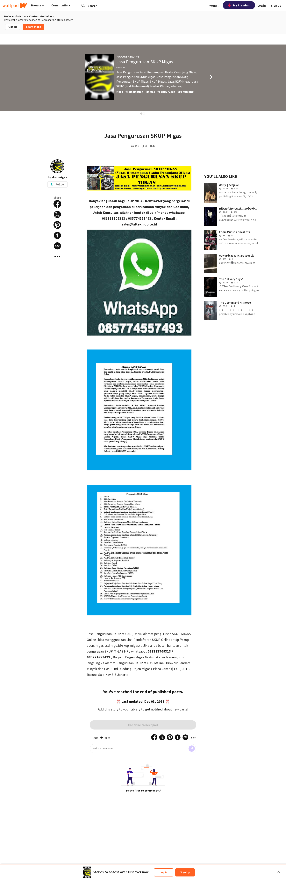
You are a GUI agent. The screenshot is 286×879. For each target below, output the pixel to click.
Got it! (12, 27)
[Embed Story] (57, 246)
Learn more (33, 27)
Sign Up (185, 872)
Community (59, 5)
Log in (164, 872)
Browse (36, 5)
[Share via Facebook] (57, 204)
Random (120, 67)
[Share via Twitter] (57, 214)
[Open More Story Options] (57, 256)
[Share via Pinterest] (57, 225)
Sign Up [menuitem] (276, 5)
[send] (192, 748)
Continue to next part (143, 725)
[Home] (15, 5)
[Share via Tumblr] (57, 235)
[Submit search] (83, 5)
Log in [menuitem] (261, 5)
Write (213, 6)
